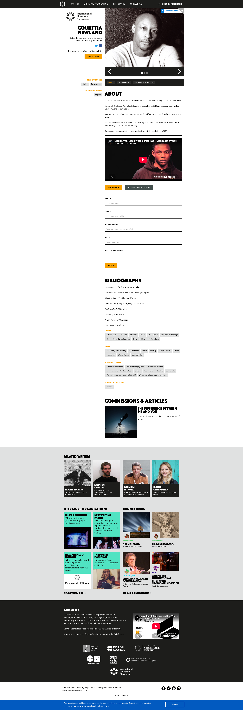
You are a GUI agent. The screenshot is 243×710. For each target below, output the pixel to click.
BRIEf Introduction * (114, 251)
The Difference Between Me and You (157, 409)
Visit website (93, 57)
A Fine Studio (124, 695)
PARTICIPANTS (119, 4)
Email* (108, 212)
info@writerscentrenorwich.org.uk (74, 690)
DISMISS (175, 704)
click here (119, 634)
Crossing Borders (171, 416)
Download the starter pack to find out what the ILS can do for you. (92, 629)
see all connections (136, 592)
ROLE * (107, 238)
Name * (108, 199)
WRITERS (75, 4)
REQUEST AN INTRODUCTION (139, 187)
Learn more (104, 706)
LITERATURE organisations (96, 4)
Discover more (73, 592)
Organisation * (111, 225)
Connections (136, 4)
